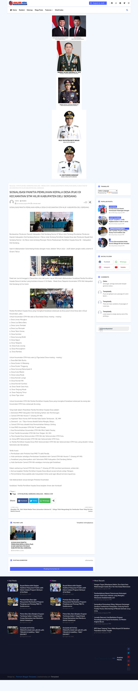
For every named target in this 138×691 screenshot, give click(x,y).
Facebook (24, 501)
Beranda (12, 186)
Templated (55, 677)
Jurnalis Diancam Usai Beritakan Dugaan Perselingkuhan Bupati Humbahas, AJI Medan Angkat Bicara (110, 620)
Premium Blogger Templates (26, 677)
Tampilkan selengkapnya (85, 522)
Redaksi (22, 10)
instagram (107, 267)
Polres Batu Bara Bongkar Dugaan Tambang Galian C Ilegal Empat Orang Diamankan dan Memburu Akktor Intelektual (32, 617)
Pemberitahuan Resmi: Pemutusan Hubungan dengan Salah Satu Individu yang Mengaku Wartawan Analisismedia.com (110, 596)
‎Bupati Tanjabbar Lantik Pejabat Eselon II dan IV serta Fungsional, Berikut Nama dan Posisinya (119, 222)
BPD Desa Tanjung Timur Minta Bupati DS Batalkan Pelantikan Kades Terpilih (112, 629)
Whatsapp (45, 501)
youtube (123, 267)
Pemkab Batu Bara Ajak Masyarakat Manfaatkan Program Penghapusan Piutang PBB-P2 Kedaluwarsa (32, 603)
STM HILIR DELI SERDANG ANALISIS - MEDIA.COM (33, 186)
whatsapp (123, 262)
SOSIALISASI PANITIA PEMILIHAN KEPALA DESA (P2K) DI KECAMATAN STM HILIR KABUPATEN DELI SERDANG (22, 545)
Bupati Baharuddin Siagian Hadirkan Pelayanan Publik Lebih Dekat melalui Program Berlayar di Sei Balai (31, 589)
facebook (107, 262)
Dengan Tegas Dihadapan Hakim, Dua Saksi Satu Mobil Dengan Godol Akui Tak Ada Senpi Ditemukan (112, 586)
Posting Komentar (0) (51, 569)
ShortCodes (59, 10)
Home (15, 10)
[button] (127, 10)
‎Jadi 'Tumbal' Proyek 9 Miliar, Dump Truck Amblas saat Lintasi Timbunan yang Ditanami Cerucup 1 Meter (118, 233)
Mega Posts (39, 10)
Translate (114, 193)
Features (48, 10)
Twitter (35, 501)
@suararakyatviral (106, 329)
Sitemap (30, 10)
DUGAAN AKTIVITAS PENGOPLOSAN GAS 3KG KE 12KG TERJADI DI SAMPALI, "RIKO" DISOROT (32, 631)
